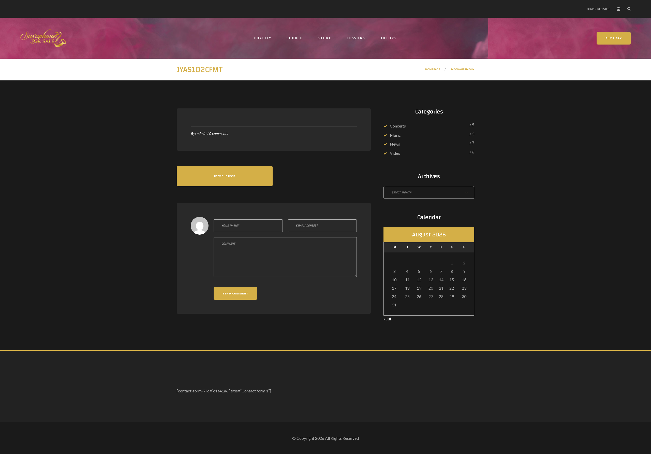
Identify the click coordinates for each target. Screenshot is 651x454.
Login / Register (598, 9)
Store (325, 38)
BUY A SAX (613, 38)
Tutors (388, 38)
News (395, 143)
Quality (263, 38)
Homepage (432, 69)
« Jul (387, 318)
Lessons (356, 38)
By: (198, 133)
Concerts (398, 125)
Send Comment (235, 293)
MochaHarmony (462, 69)
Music (395, 135)
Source (295, 38)
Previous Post (224, 176)
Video (395, 153)
